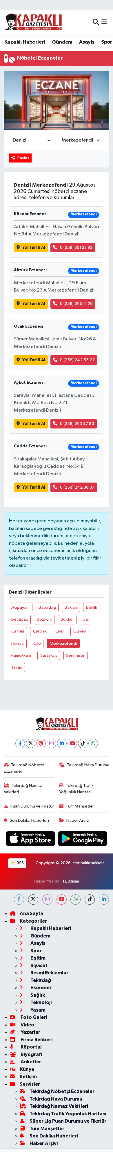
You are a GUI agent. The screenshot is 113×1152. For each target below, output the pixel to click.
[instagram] (47, 899)
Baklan (71, 607)
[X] (30, 743)
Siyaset (39, 965)
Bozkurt (44, 619)
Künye (27, 1069)
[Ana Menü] (104, 22)
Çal (86, 619)
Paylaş (23, 158)
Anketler (30, 1061)
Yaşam (37, 1010)
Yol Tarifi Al (33, 247)
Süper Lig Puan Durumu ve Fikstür (68, 1121)
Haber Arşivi (77, 820)
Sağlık (37, 995)
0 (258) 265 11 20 (76, 303)
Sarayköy (48, 655)
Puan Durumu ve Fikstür (32, 806)
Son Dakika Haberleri (29, 820)
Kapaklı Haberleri (24, 42)
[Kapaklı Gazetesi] (33, 22)
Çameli (17, 631)
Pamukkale (21, 655)
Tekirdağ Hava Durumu (88, 765)
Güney (79, 631)
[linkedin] (104, 899)
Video (27, 1024)
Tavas (16, 667)
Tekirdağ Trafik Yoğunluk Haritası (76, 788)
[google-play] (82, 839)
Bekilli (91, 607)
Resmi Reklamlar (49, 972)
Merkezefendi (63, 643)
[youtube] (62, 899)
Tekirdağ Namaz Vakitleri (23, 788)
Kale (37, 643)
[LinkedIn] (62, 743)
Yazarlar (30, 1032)
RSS (20, 863)
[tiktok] (90, 899)
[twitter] (33, 899)
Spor (106, 42)
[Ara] (96, 22)
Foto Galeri (33, 1017)
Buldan (67, 619)
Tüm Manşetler (80, 806)
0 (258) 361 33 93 (76, 247)
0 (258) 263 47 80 (77, 423)
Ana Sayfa (31, 913)
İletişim (28, 1076)
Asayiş (86, 42)
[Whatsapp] (93, 743)
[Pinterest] (41, 743)
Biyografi (31, 1054)
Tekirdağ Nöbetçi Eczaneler (24, 768)
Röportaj (30, 1046)
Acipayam (20, 607)
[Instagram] (51, 743)
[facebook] (19, 899)
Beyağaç (19, 619)
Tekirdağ (40, 980)
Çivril (59, 631)
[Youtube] (72, 743)
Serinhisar (75, 655)
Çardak (40, 631)
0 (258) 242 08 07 (77, 487)
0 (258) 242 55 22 (77, 360)
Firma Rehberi (36, 1039)
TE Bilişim (70, 881)
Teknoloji (41, 1002)
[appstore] (31, 839)
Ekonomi (40, 987)
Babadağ (47, 607)
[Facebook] (20, 743)
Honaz (17, 643)
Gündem (62, 42)
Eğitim (37, 957)
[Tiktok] (83, 743)
